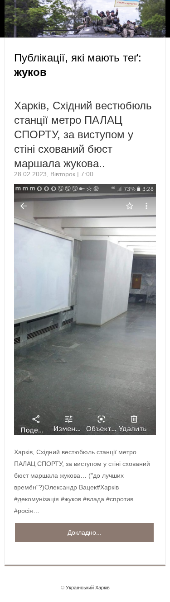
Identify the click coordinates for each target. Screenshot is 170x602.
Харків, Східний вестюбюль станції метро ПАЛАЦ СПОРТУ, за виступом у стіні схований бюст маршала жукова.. (83, 134)
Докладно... (85, 532)
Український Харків (88, 587)
